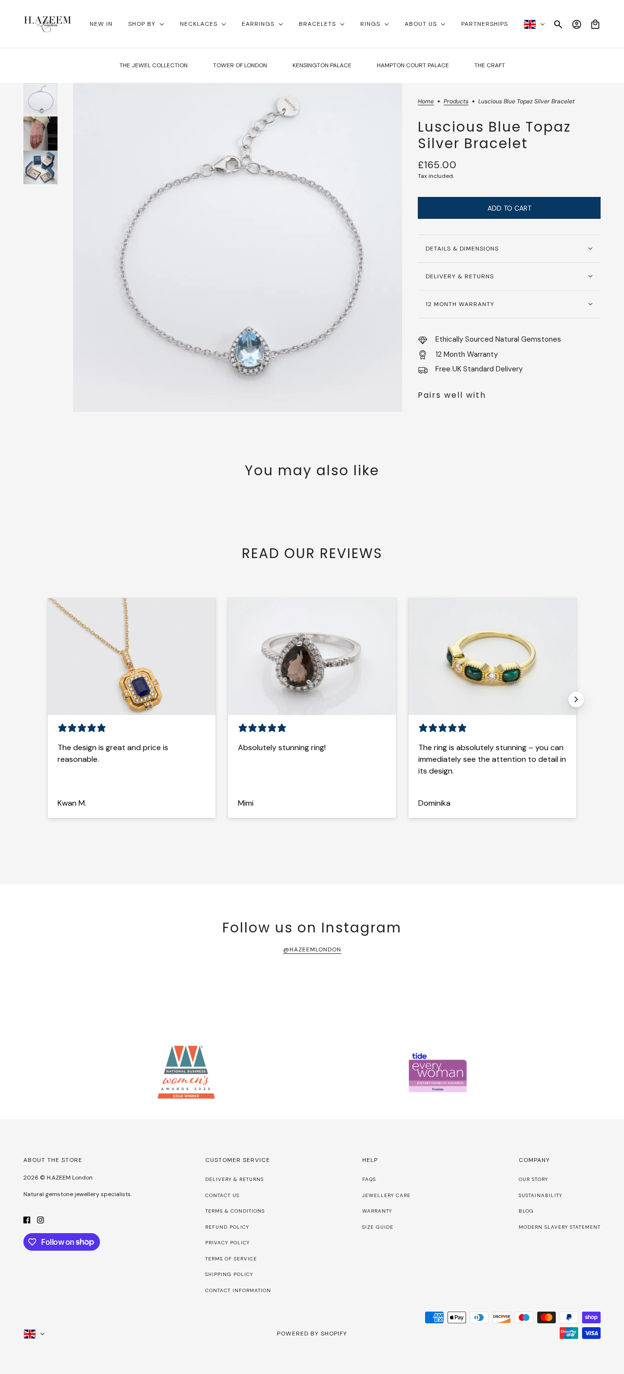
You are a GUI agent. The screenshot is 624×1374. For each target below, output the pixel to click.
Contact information (238, 1290)
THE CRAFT (489, 65)
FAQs (369, 1179)
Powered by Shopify (312, 1333)
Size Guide (377, 1227)
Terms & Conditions (235, 1211)
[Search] (558, 24)
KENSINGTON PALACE (321, 65)
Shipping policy (229, 1274)
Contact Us (222, 1195)
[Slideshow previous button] (48, 699)
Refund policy (227, 1227)
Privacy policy (227, 1242)
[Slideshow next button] (576, 699)
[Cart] (595, 24)
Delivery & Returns (234, 1179)
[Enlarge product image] (237, 247)
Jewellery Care (386, 1195)
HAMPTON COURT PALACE (413, 65)
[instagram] (40, 1219)
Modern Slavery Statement (560, 1227)
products (456, 101)
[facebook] (27, 1219)
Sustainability (540, 1195)
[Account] (576, 24)
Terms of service (231, 1259)
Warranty (377, 1211)
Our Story (533, 1179)
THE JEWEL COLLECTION (153, 65)
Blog (526, 1211)
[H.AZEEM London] (47, 24)
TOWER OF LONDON (240, 65)
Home (426, 101)
